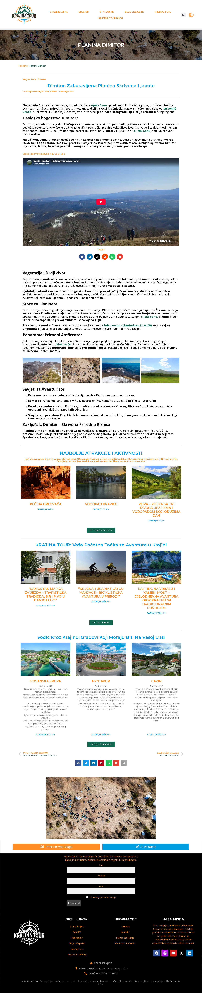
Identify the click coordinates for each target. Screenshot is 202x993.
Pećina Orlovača (45, 504)
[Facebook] (156, 953)
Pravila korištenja (125, 937)
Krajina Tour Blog (111, 18)
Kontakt (125, 932)
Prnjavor (101, 681)
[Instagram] (164, 953)
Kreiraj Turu (163, 12)
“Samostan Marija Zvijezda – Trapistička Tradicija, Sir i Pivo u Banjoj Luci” (45, 594)
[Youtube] (173, 953)
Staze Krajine (59, 12)
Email (101, 886)
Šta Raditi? (107, 12)
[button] (183, 15)
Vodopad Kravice (101, 504)
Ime (101, 865)
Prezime (101, 875)
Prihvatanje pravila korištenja (102, 897)
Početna (23, 65)
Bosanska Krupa (45, 681)
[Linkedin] (189, 953)
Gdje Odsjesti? (134, 12)
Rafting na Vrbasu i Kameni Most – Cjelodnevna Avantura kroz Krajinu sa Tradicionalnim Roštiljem (156, 598)
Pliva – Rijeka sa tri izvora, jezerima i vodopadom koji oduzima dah (156, 509)
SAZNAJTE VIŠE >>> (45, 605)
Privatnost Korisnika (125, 943)
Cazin (156, 681)
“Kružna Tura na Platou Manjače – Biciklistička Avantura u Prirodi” (101, 592)
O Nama (125, 926)
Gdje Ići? (83, 12)
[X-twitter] (181, 953)
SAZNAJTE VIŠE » (46, 509)
